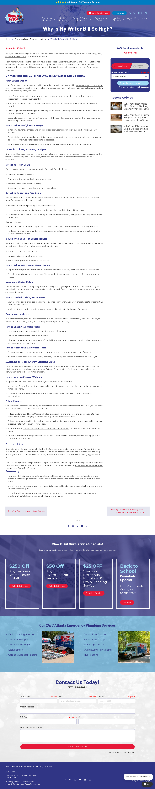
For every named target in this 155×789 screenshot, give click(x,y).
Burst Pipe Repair (94, 644)
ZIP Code (24, 717)
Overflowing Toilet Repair (98, 649)
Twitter (73, 526)
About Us (28, 784)
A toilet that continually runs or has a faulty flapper (46, 428)
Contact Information (132, 83)
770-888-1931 (141, 13)
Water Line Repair (18, 639)
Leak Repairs (15, 649)
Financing (119, 13)
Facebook (68, 526)
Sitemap (36, 784)
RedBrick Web (11, 771)
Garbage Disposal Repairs (22, 654)
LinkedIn (77, 526)
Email (82, 526)
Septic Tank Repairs (95, 634)
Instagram (90, 779)
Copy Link (86, 526)
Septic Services (28, 782)
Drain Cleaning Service (21, 634)
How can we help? (120, 72)
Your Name (25, 697)
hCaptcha (143, 87)
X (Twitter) (75, 779)
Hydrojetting (91, 654)
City (80, 717)
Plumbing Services (12, 782)
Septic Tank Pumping (96, 639)
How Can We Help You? (31, 727)
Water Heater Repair (19, 644)
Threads (70, 779)
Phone (101, 697)
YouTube (80, 779)
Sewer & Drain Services (14, 784)
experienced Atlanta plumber (89, 465)
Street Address (27, 707)
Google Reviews (92, 2)
